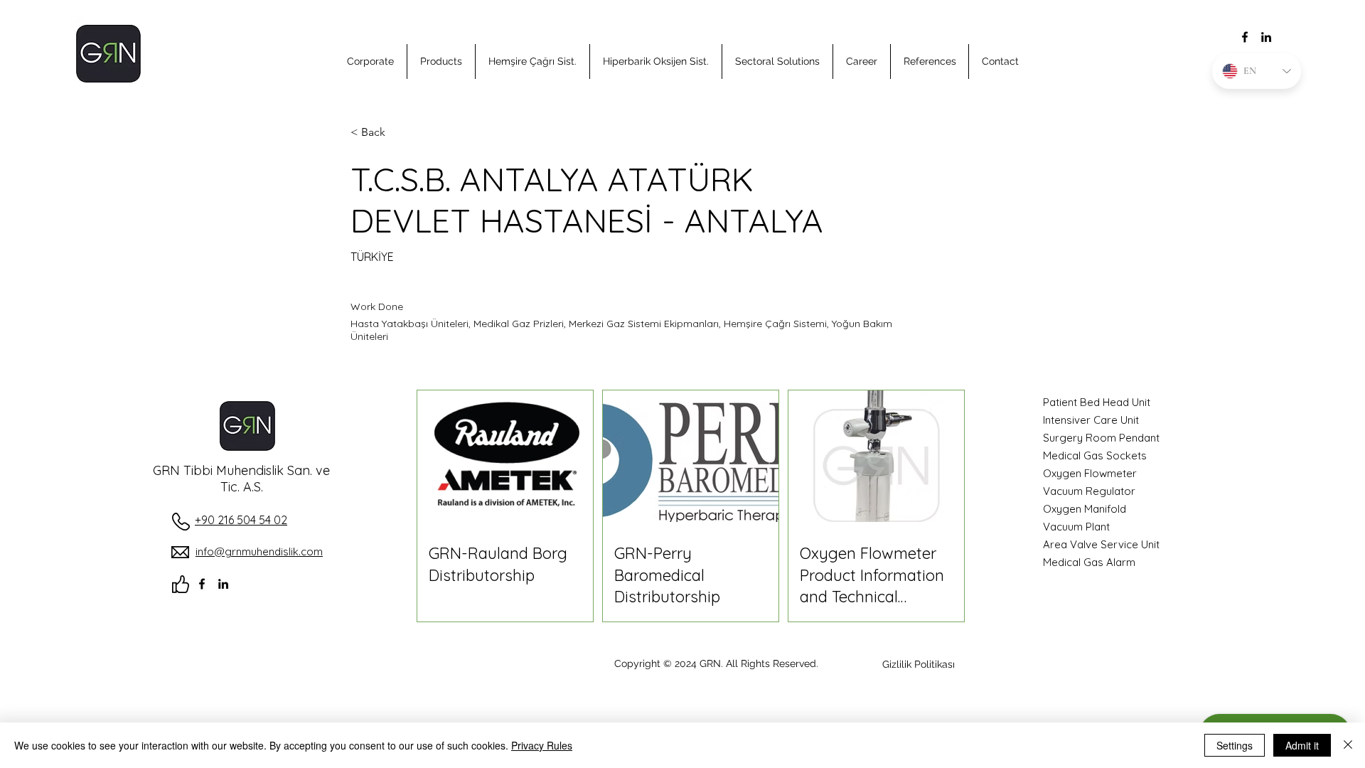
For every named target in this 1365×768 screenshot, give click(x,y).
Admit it (1302, 745)
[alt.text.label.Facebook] (1245, 37)
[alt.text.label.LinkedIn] (1266, 37)
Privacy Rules (541, 745)
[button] (370, 61)
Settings (1234, 745)
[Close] (1347, 745)
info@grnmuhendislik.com (259, 551)
